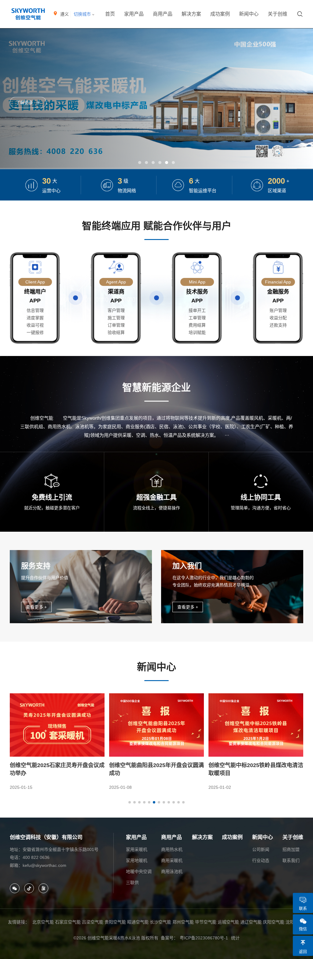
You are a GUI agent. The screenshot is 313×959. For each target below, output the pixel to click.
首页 (110, 14)
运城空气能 (228, 922)
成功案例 (220, 14)
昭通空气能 (138, 922)
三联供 (132, 882)
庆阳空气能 (273, 922)
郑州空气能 (183, 922)
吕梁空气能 (92, 922)
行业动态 (260, 860)
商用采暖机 (171, 860)
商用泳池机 (171, 871)
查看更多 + (36, 607)
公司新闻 (260, 849)
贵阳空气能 (115, 922)
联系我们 (291, 860)
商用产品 (162, 14)
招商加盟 (291, 849)
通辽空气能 (251, 922)
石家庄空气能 (68, 922)
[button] (139, 162)
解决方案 (191, 14)
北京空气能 (43, 922)
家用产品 (134, 14)
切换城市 (83, 14)
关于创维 (277, 14)
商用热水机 (171, 849)
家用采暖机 (136, 849)
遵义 (64, 14)
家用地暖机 (136, 860)
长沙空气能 (160, 922)
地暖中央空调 (139, 871)
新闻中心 (249, 14)
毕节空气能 (205, 922)
